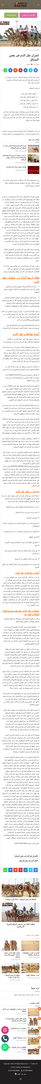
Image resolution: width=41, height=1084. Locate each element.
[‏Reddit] (15, 70)
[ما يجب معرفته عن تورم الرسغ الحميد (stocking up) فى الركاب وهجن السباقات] (33, 158)
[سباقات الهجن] (20, 4)
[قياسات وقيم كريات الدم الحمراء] (33, 170)
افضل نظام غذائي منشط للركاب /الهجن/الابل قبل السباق (12, 955)
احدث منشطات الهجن (32, 975)
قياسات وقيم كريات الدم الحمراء (16, 167)
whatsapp (11, 15)
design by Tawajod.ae (23, 1067)
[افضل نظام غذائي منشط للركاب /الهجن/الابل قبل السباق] (11, 946)
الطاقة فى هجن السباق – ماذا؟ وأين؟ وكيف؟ (12, 976)
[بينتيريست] (20, 70)
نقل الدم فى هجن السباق (28, 861)
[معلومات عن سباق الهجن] (33, 1031)
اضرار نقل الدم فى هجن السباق (26, 856)
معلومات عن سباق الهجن (18, 1028)
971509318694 (27, 1070)
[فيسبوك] (36, 70)
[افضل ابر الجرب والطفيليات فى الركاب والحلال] (30, 946)
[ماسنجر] (10, 70)
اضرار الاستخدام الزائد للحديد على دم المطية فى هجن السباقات (14, 147)
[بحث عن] (38, 5)
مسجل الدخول (26, 995)
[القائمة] (3, 5)
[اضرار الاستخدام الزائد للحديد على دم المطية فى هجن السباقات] (33, 149)
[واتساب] (5, 70)
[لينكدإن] (25, 70)
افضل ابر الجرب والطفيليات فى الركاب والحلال (30, 954)
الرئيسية (35, 50)
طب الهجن (28, 50)
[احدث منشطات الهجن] (30, 968)
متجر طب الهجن (27, 15)
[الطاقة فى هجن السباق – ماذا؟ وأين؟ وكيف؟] (11, 968)
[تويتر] (30, 70)
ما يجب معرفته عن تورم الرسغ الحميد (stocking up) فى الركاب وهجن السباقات (14, 157)
